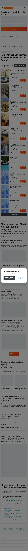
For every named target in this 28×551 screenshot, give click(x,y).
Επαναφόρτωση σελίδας (9, 278)
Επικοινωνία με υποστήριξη (19, 278)
